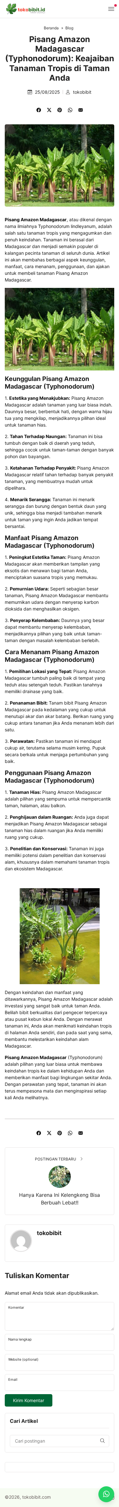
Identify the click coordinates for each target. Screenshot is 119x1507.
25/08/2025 (48, 92)
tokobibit (82, 92)
